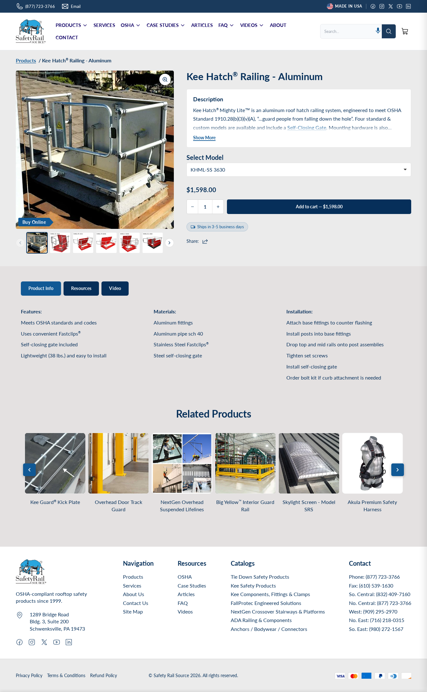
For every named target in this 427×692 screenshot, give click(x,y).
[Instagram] (382, 6)
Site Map (133, 611)
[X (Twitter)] (390, 6)
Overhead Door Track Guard (118, 505)
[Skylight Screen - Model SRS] (308, 463)
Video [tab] (115, 288)
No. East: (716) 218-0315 (376, 620)
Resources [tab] (81, 288)
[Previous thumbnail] (20, 242)
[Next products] (397, 469)
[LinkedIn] (408, 6)
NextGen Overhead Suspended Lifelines (182, 505)
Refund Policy (103, 675)
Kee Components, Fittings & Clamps (270, 594)
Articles (186, 594)
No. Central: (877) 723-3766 (380, 603)
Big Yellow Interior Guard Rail (245, 505)
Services (132, 585)
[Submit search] (389, 31)
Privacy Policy (29, 675)
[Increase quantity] (217, 207)
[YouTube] (399, 6)
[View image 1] (37, 243)
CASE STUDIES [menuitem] (163, 25)
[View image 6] (152, 243)
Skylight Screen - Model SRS (309, 505)
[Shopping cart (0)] (405, 31)
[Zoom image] (165, 79)
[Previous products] (29, 469)
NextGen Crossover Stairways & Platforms (278, 611)
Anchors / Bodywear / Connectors (269, 629)
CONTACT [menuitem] (67, 37)
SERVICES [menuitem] (104, 25)
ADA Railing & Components (261, 620)
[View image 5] (129, 243)
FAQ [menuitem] (223, 25)
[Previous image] (25, 149)
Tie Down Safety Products (260, 577)
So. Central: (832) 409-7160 (379, 594)
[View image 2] (60, 243)
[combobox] (347, 31)
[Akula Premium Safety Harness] (372, 463)
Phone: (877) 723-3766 (374, 577)
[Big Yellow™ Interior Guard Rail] (245, 463)
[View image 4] (106, 243)
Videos (185, 611)
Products (133, 577)
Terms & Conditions (66, 675)
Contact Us (135, 603)
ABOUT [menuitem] (278, 25)
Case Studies (192, 585)
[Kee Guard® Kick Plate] (55, 463)
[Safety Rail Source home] (31, 31)
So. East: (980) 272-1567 (376, 629)
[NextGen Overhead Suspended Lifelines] (181, 463)
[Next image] (164, 149)
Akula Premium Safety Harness (372, 505)
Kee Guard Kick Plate (55, 502)
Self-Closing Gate (306, 127)
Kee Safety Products (253, 585)
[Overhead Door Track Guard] (118, 463)
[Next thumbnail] (169, 242)
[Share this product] (206, 241)
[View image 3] (83, 243)
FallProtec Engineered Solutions (266, 603)
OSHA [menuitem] (127, 25)
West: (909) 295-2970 (373, 611)
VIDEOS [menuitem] (248, 25)
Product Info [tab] (41, 288)
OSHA (185, 577)
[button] (378, 31)
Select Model (204, 157)
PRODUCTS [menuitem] (68, 25)
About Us (133, 594)
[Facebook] (373, 6)
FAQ (183, 603)
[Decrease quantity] (192, 207)
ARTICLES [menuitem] (202, 25)
